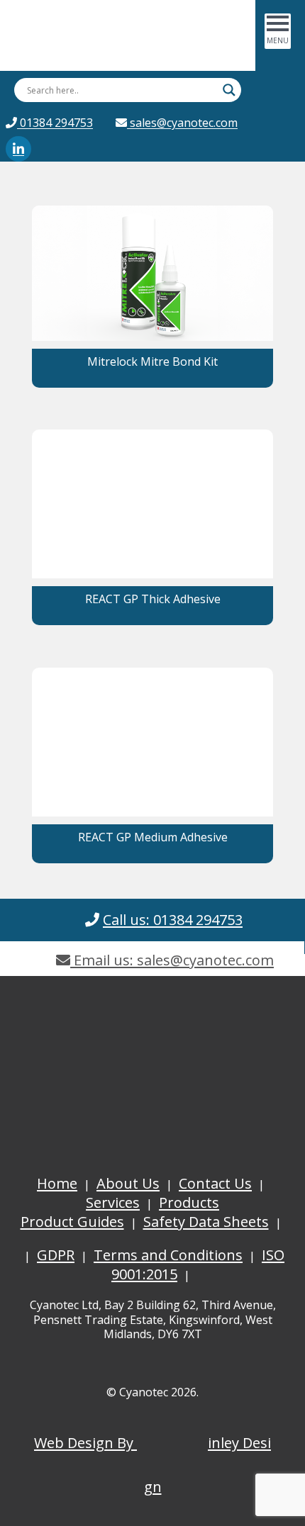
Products (189, 1202)
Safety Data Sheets (206, 1221)
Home (57, 1183)
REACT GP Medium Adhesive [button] (153, 837)
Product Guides (72, 1221)
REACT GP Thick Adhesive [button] (153, 599)
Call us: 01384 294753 (173, 919)
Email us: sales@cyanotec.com (172, 960)
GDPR (55, 1254)
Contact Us (215, 1183)
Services (113, 1202)
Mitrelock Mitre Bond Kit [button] (152, 361)
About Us (128, 1183)
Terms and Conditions (168, 1254)
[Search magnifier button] (229, 90)
